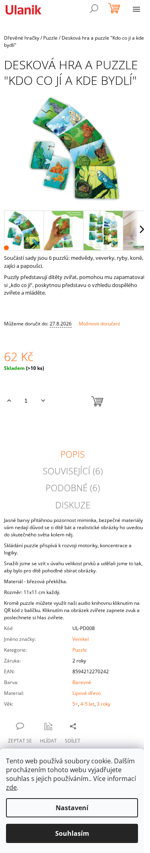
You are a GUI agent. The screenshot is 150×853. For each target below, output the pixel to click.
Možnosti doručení (99, 323)
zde (11, 787)
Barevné (81, 682)
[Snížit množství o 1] (43, 400)
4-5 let (87, 703)
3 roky (103, 703)
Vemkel (80, 639)
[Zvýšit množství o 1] (9, 400)
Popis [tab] (72, 454)
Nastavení (72, 807)
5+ (75, 703)
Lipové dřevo (86, 693)
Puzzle (79, 649)
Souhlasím (72, 833)
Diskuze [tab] (72, 505)
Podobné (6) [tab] (73, 487)
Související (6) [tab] (73, 471)
